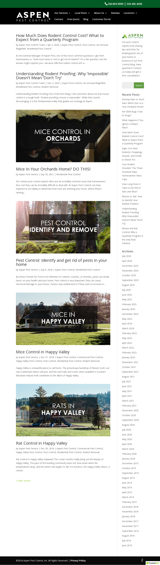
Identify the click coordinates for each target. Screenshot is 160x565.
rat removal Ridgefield (94, 83)
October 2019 (129, 468)
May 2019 (127, 487)
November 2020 (130, 410)
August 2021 (128, 376)
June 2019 (127, 482)
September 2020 (130, 419)
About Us (99, 13)
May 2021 (127, 391)
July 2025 (126, 289)
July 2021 (126, 381)
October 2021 (129, 367)
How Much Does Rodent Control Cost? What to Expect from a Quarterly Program (60, 37)
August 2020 (128, 424)
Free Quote (73, 19)
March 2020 (128, 448)
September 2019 (130, 473)
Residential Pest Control (39, 48)
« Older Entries (23, 480)
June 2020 (127, 434)
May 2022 (127, 338)
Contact (58, 19)
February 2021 (129, 405)
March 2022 (128, 347)
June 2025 (127, 294)
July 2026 (126, 256)
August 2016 (128, 535)
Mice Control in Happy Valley (43, 352)
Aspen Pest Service (28, 174)
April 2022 (127, 342)
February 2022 (129, 352)
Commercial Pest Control (90, 357)
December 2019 (130, 463)
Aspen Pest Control (71, 44)
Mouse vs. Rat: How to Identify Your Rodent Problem (132, 200)
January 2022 (128, 357)
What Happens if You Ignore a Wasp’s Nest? (132, 124)
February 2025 (129, 304)
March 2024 (128, 328)
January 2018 (128, 516)
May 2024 (127, 318)
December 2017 (130, 521)
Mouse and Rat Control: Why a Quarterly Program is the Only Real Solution (132, 236)
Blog (85, 19)
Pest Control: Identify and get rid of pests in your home (61, 262)
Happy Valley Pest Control (29, 360)
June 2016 (127, 545)
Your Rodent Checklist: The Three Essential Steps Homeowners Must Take (132, 172)
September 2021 (130, 371)
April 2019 (127, 492)
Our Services (61, 13)
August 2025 (128, 285)
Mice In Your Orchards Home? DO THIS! (53, 169)
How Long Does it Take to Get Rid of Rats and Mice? (131, 188)
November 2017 (130, 526)
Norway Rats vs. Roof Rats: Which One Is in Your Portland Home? (133, 103)
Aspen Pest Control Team (32, 44)
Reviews (115, 13)
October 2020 (129, 415)
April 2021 (127, 395)
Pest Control (88, 44)
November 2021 (130, 362)
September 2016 (130, 530)
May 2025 (127, 299)
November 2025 (130, 270)
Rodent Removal (49, 86)
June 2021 (127, 386)
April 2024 (127, 323)
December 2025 (130, 265)
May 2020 (127, 439)
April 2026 (127, 260)
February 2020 (129, 453)
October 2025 (129, 275)
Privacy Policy (78, 560)
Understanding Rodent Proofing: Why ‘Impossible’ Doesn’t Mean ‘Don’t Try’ (62, 75)
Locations (129, 13)
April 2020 (127, 444)
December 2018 (130, 506)
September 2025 (130, 280)
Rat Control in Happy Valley (41, 443)
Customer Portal (101, 19)
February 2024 (129, 333)
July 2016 (126, 540)
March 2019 (128, 497)
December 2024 (130, 313)
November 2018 (130, 511)
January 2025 (128, 309)
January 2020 (128, 458)
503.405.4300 (134, 4)
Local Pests (81, 13)
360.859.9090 (115, 4)
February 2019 (129, 502)
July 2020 (126, 429)
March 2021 (128, 400)
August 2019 (128, 477)
